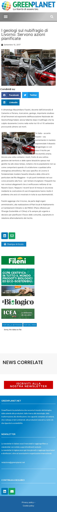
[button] (6, 17)
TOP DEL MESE (30, 325)
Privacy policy (28, 502)
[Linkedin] (4, 235)
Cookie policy (28, 506)
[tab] (12, 325)
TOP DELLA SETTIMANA (12, 325)
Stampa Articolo (15, 244)
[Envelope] (12, 235)
